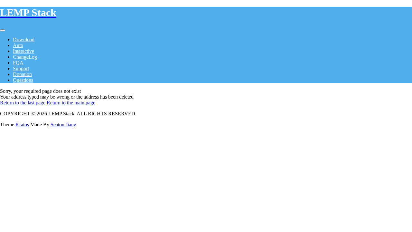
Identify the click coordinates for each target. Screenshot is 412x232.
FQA (18, 62)
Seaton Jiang (63, 124)
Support (21, 68)
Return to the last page (22, 102)
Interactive (23, 51)
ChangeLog (25, 57)
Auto (18, 45)
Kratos (22, 124)
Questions (23, 80)
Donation (22, 74)
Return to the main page (71, 102)
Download (23, 39)
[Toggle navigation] (2, 30)
